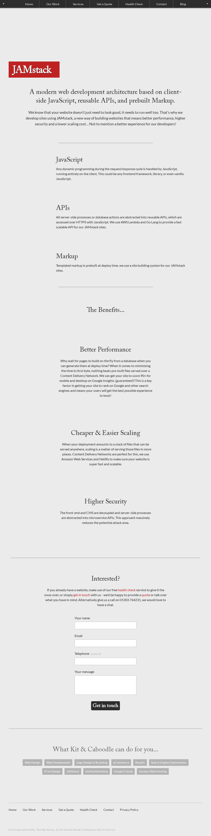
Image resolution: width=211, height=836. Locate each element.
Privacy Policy (129, 809)
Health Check (134, 4)
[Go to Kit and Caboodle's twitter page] (12, 818)
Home (29, 4)
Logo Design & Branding (91, 762)
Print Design (52, 771)
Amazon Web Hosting (153, 771)
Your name (82, 618)
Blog (183, 4)
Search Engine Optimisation (168, 762)
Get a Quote (104, 4)
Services (47, 809)
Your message (84, 672)
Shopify (140, 762)
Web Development (58, 762)
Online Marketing (96, 771)
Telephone (88, 653)
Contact (161, 4)
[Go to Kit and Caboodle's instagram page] (20, 818)
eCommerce (121, 762)
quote (146, 595)
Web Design (32, 762)
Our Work (52, 4)
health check (127, 590)
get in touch (81, 595)
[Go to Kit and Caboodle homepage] (105, 34)
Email (78, 636)
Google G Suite (123, 771)
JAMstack (73, 771)
